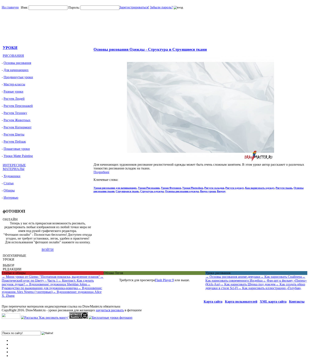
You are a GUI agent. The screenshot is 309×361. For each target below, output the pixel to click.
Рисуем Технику (15, 113)
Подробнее (101, 172)
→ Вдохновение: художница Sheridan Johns (56, 284)
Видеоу (221, 191)
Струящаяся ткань (127, 191)
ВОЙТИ (48, 250)
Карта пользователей (241, 301)
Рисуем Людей (14, 98)
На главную (10, 7)
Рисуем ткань (284, 187)
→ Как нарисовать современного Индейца (255, 278)
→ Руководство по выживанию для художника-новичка (46, 286)
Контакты (297, 301)
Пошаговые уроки (17, 149)
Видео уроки (208, 191)
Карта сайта (213, 301)
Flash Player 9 (164, 280)
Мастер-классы (14, 84)
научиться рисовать (110, 310)
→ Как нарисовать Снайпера (281, 276)
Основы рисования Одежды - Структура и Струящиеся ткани (150, 49)
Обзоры (9, 190)
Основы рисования (17, 63)
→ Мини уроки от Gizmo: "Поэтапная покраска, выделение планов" (51, 276)
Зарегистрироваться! (134, 7)
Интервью (11, 197)
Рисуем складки (214, 187)
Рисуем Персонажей (18, 106)
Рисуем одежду (234, 187)
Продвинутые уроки (18, 77)
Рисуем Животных (17, 120)
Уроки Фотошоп (171, 187)
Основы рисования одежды (182, 191)
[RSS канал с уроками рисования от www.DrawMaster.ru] (11, 317)
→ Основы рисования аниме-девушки (232, 276)
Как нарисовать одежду (259, 187)
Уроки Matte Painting (18, 156)
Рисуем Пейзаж (15, 141)
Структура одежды (152, 191)
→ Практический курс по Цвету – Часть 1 (52, 278)
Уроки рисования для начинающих (115, 187)
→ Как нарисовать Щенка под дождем (247, 284)
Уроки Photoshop (192, 187)
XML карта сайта (273, 301)
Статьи (9, 183)
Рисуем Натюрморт (18, 127)
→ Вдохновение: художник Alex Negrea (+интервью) (52, 290)
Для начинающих (16, 70)
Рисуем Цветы (14, 134)
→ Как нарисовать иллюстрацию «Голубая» (269, 288)
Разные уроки (13, 91)
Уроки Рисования (149, 187)
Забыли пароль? (161, 7)
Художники (12, 176)
